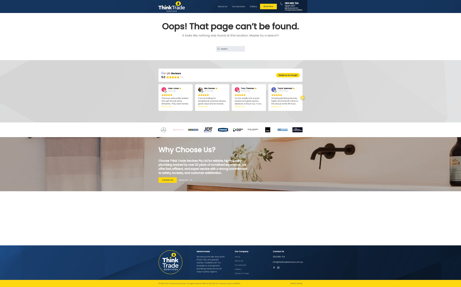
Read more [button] (166, 106)
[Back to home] (171, 6)
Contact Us (167, 180)
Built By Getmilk (296, 283)
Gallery (253, 6)
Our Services (238, 6)
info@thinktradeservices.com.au (288, 262)
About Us (222, 6)
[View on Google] (163, 89)
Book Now (268, 6)
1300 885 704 (291, 3)
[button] (158, 97)
